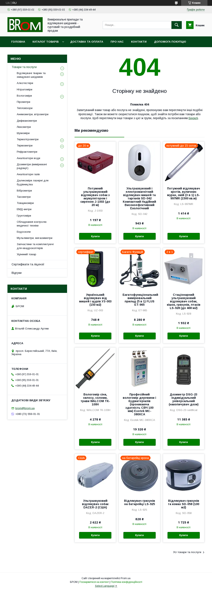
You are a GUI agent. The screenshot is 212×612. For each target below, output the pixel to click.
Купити (95, 236)
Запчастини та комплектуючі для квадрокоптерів (35, 246)
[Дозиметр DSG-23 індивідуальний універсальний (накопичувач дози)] (183, 368)
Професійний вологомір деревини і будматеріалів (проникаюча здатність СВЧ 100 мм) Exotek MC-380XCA (139, 404)
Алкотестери (25, 83)
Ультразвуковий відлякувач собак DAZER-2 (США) (95, 504)
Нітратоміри (24, 89)
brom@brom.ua (25, 408)
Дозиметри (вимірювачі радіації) (32, 166)
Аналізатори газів (28, 174)
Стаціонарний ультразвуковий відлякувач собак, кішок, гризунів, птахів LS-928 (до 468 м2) (183, 301)
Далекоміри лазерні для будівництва (32, 182)
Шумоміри (23, 133)
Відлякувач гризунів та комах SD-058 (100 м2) (183, 504)
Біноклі (193, 118)
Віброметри (24, 190)
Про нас (117, 41)
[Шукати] (176, 25)
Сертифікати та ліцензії (28, 264)
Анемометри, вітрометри (32, 114)
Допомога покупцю (170, 41)
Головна (18, 41)
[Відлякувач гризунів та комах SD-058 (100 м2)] (183, 474)
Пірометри (23, 101)
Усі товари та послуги (187, 552)
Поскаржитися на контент (94, 582)
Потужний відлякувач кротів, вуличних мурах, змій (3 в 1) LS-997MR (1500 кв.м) (183, 193)
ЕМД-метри (24, 209)
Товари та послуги (24, 67)
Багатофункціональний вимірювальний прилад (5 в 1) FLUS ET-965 (139, 299)
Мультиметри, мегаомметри (34, 238)
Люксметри (24, 126)
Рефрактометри (27, 151)
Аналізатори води (28, 158)
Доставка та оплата (86, 41)
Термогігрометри (28, 139)
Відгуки (17, 272)
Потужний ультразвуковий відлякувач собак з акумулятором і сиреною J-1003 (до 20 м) (95, 197)
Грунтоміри (24, 215)
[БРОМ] (25, 31)
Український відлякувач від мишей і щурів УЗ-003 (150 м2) (95, 299)
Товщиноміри (25, 203)
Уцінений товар (26, 254)
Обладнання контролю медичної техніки (32, 223)
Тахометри (24, 196)
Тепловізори (25, 108)
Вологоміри (24, 95)
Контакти (139, 41)
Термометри (25, 145)
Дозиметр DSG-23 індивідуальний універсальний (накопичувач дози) (184, 399)
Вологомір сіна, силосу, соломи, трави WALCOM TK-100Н (95, 399)
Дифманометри (27, 120)
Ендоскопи (24, 231)
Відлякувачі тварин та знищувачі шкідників (31, 75)
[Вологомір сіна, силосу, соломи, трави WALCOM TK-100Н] (95, 368)
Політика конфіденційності (126, 582)
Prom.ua (125, 578)
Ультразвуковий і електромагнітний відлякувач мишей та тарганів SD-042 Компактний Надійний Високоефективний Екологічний (139, 198)
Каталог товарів (46, 41)
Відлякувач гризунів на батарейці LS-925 (139, 502)
